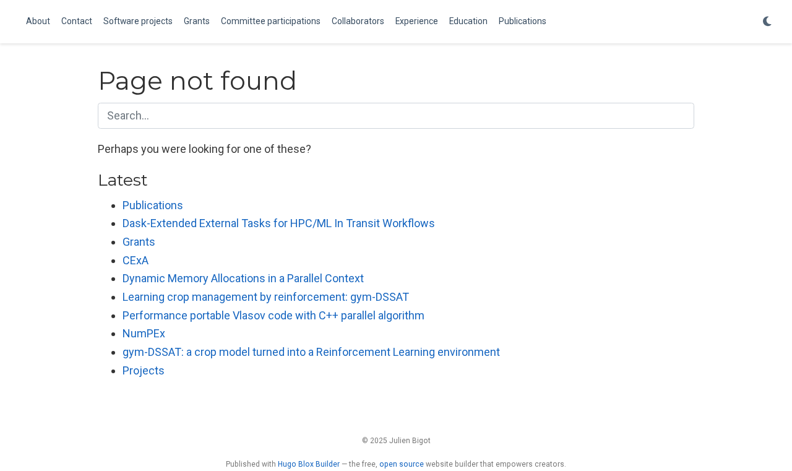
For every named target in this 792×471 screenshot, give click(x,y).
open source (401, 464)
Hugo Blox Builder (309, 464)
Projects (144, 370)
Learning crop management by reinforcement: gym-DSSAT (266, 296)
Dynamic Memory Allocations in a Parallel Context (243, 278)
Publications (153, 205)
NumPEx (144, 333)
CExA (135, 260)
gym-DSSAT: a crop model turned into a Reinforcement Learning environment (311, 351)
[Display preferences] (767, 22)
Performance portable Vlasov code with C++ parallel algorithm (273, 315)
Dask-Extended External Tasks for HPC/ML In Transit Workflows (279, 223)
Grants (139, 241)
